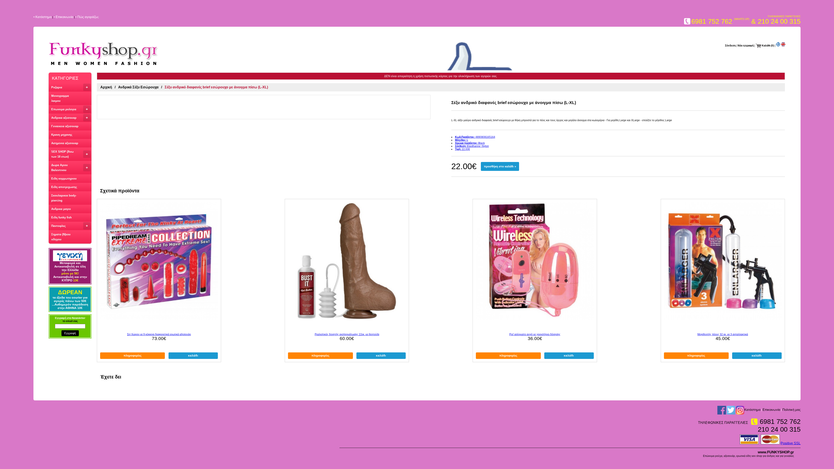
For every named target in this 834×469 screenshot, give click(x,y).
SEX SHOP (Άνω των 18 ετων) (69, 154)
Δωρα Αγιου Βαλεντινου (69, 167)
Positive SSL (791, 443)
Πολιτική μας (791, 409)
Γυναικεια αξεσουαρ (64, 126)
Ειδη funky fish (61, 217)
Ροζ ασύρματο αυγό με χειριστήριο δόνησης (534, 334)
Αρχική (106, 87)
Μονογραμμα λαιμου (60, 98)
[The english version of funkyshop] (783, 45)
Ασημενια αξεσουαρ (64, 143)
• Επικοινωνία (63, 17)
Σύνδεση (730, 45)
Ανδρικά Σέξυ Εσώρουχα (138, 87)
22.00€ (462, 149)
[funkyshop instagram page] (740, 409)
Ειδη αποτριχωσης (64, 187)
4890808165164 (475, 137)
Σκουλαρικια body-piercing (63, 198)
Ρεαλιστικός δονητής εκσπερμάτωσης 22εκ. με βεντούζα (347, 334)
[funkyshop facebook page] (721, 409)
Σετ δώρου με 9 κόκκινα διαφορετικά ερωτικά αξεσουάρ (159, 334)
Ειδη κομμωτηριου (64, 178)
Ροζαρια (69, 87)
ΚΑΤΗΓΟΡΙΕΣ (65, 78)
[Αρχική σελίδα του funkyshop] (103, 66)
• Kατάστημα (42, 17)
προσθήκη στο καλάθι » (500, 166)
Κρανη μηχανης (61, 134)
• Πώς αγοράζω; (87, 17)
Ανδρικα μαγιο (61, 209)
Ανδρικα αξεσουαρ (69, 118)
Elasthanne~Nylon (472, 146)
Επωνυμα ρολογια (69, 109)
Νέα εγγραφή (746, 45)
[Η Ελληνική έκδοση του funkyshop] (778, 45)
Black (470, 143)
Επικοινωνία (771, 409)
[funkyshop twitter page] (731, 409)
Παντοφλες (69, 226)
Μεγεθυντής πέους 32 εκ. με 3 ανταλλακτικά (722, 334)
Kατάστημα (752, 409)
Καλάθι (766, 45)
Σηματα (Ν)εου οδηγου (61, 237)
